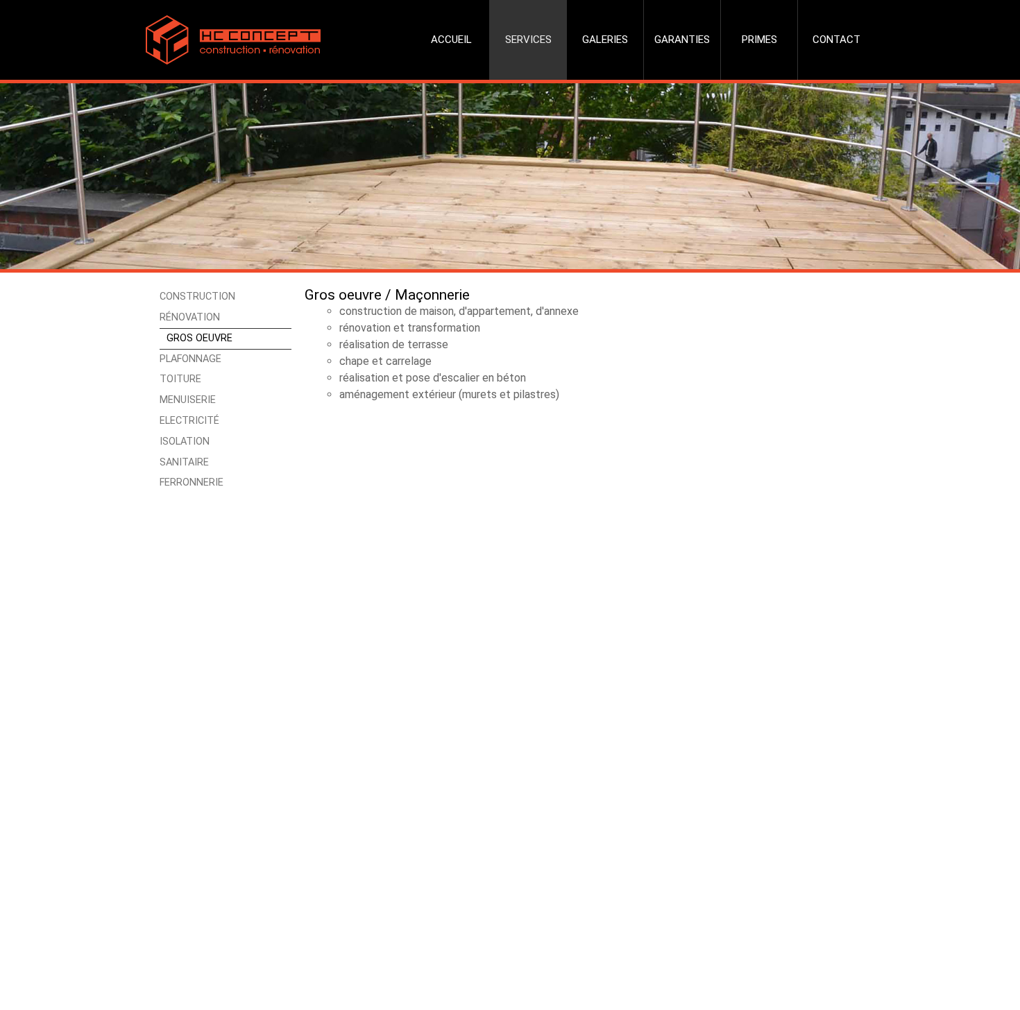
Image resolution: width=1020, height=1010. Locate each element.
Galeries (605, 39)
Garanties (682, 39)
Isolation (185, 441)
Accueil (451, 39)
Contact (836, 39)
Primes (759, 39)
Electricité (189, 421)
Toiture (180, 379)
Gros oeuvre (199, 338)
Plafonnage (190, 359)
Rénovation (190, 317)
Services (528, 39)
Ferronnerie (191, 482)
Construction (197, 296)
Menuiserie (188, 400)
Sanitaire (184, 462)
